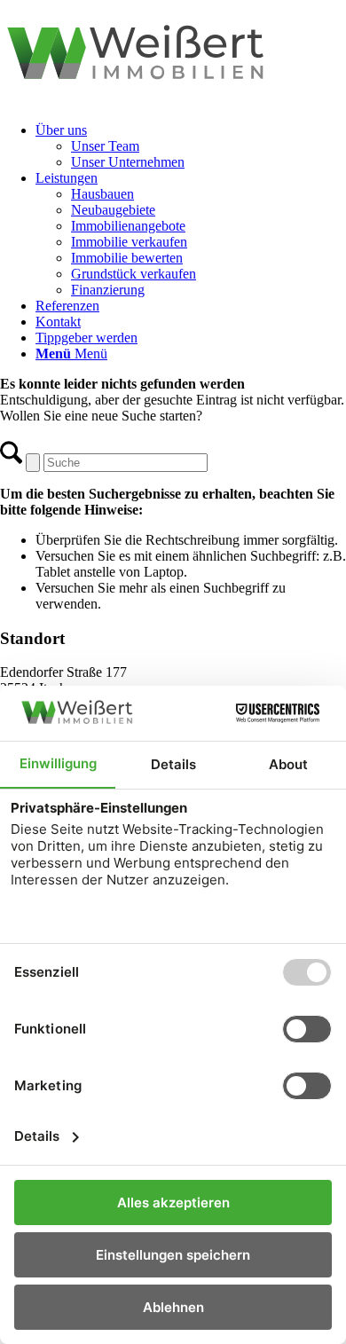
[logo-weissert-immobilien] (173, 99)
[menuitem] (190, 146)
